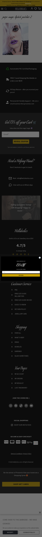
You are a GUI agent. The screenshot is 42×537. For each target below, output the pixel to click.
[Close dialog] (40, 257)
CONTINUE (21, 275)
